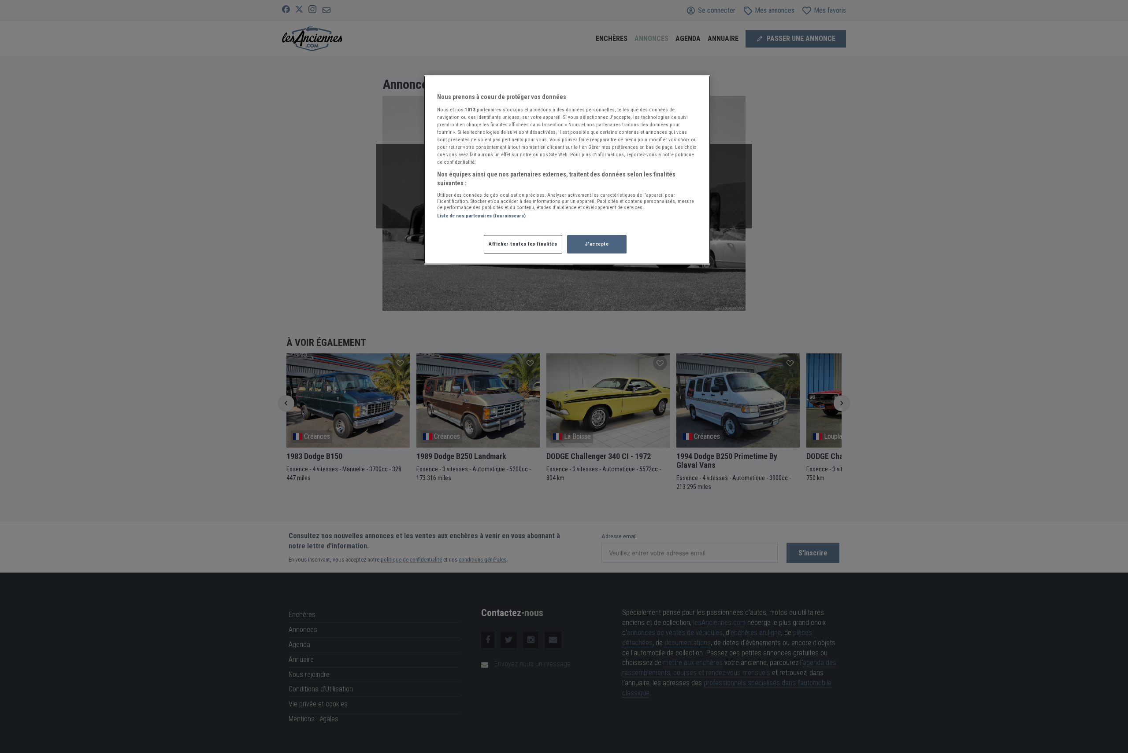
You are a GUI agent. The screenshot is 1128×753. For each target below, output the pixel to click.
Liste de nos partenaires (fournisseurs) (481, 216)
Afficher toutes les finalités (523, 244)
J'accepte (597, 244)
